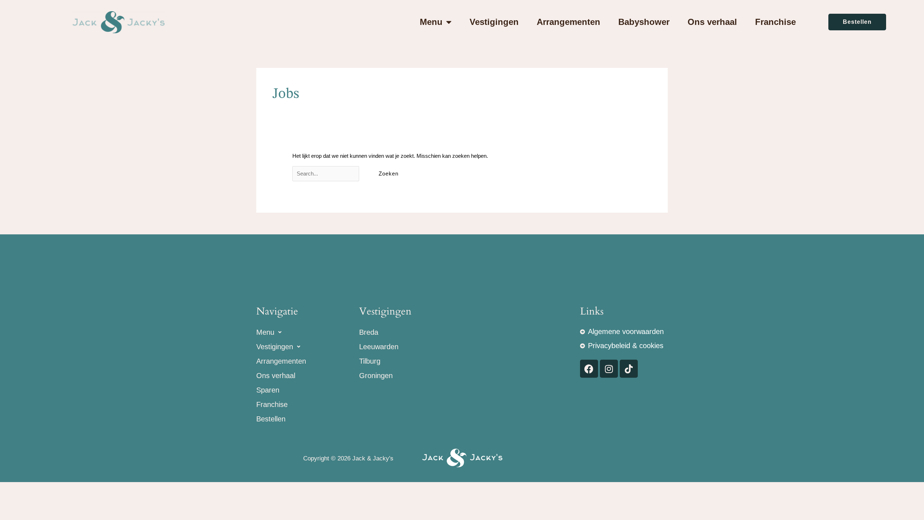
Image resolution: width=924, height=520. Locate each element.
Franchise (775, 22)
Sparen (267, 390)
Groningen (376, 376)
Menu (431, 22)
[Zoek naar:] (326, 173)
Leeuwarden (378, 347)
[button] (307, 332)
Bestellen (271, 419)
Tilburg (369, 361)
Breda (368, 332)
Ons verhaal (712, 22)
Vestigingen (494, 22)
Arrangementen (568, 22)
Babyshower (644, 22)
